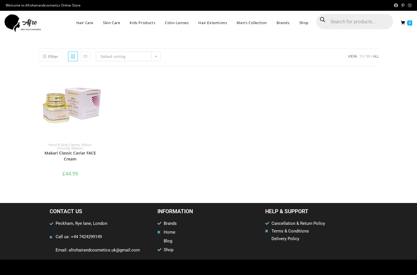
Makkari (77, 148)
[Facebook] (186, 267)
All (376, 56)
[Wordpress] (219, 267)
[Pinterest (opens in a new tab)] (403, 5)
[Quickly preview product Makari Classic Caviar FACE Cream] (100, 82)
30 (368, 56)
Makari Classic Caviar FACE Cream (70, 156)
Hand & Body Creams (64, 144)
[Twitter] (197, 267)
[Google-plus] (208, 267)
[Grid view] (73, 56)
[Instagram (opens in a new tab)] (408, 5)
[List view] (85, 56)
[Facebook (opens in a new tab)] (396, 5)
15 (361, 56)
